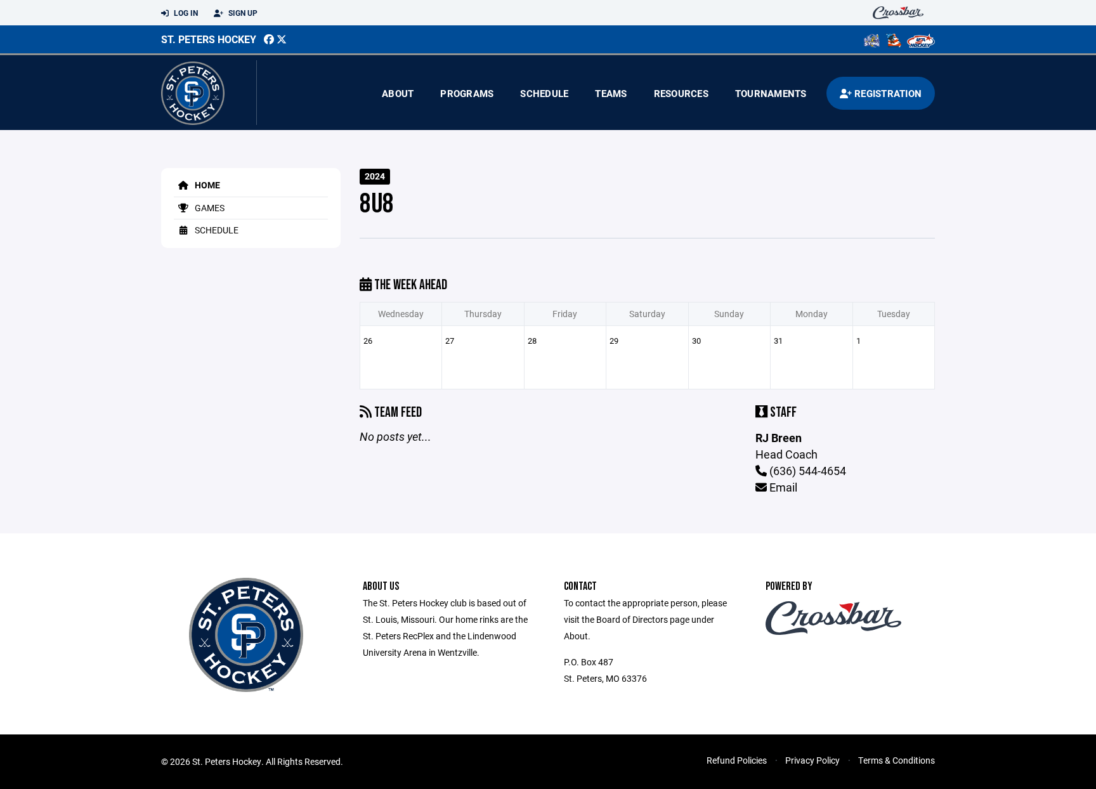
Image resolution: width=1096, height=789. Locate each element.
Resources (681, 93)
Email (782, 487)
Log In (185, 13)
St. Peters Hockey (208, 39)
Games (209, 208)
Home (206, 185)
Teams (611, 93)
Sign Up (242, 13)
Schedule (544, 93)
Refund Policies (737, 760)
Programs (466, 93)
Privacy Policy (812, 760)
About (398, 93)
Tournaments (771, 93)
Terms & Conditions (896, 760)
